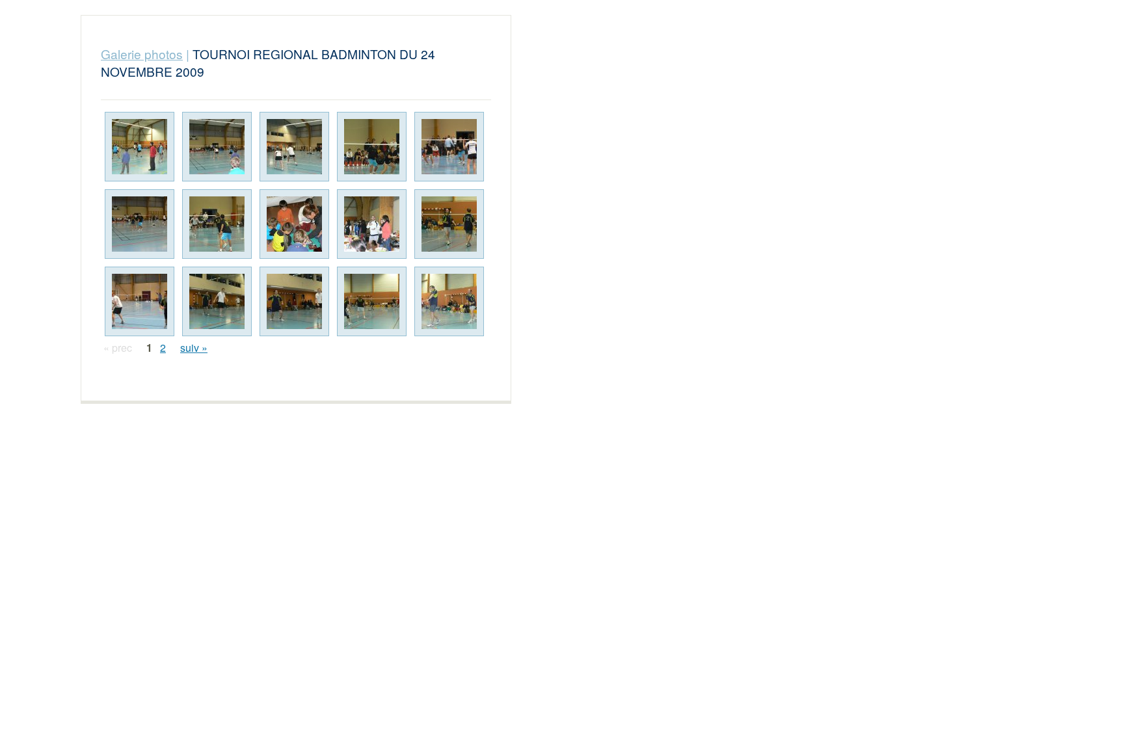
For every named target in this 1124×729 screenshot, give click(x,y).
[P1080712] (294, 301)
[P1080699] (294, 146)
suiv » (193, 347)
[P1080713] (372, 301)
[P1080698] (217, 146)
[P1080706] (372, 224)
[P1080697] (139, 146)
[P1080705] (294, 224)
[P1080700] (372, 146)
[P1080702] (449, 146)
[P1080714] (449, 301)
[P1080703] (139, 224)
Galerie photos (142, 53)
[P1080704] (217, 224)
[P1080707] (449, 224)
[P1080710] (217, 301)
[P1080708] (139, 301)
